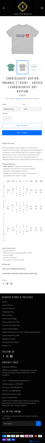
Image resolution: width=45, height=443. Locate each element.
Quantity (5, 113)
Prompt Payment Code (10, 335)
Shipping (19, 98)
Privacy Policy (7, 305)
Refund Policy (7, 315)
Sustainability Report (10, 329)
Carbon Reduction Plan (11, 322)
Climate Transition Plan (11, 325)
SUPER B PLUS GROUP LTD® (15, 432)
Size (23, 104)
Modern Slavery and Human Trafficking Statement (21, 332)
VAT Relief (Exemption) (10, 342)
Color (4, 104)
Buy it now (22, 132)
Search (4, 302)
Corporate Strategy (9, 319)
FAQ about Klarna (8, 339)
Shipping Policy (8, 312)
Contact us (6, 346)
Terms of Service (8, 308)
